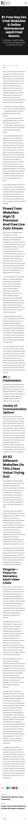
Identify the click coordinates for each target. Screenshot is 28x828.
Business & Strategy (18, 40)
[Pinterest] (13, 788)
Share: (3, 788)
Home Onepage (7, 40)
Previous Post (4, 794)
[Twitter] (10, 788)
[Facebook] (7, 788)
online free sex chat (8, 330)
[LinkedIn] (16, 788)
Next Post (3, 803)
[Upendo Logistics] (5, 3)
